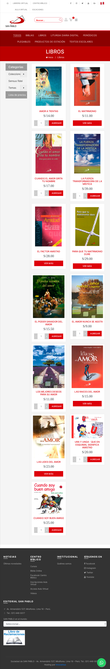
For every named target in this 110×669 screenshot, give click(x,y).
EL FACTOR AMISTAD (48, 251)
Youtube (90, 577)
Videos (33, 593)
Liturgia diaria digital (65, 35)
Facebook (90, 563)
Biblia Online (36, 571)
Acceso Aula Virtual (39, 589)
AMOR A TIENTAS (48, 111)
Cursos (33, 566)
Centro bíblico (40, 3)
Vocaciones (37, 10)
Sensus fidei (15, 81)
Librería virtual (20, 3)
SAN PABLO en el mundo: (15, 619)
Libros (42, 35)
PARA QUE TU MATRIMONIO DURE (87, 253)
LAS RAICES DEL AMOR (87, 391)
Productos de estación (50, 41)
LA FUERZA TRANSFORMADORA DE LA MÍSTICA (87, 181)
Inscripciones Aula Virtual (38, 583)
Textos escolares (81, 41)
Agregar (56, 123)
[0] (70, 20)
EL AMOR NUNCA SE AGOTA (87, 321)
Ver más (87, 123)
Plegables (23, 41)
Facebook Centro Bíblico (38, 576)
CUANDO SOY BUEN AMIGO (49, 518)
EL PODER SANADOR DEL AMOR (49, 323)
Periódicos (90, 35)
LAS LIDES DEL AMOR (49, 461)
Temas (12, 87)
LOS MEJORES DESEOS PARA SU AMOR (48, 393)
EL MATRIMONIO (87, 111)
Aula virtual (21, 10)
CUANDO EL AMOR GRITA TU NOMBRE (49, 180)
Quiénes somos (64, 563)
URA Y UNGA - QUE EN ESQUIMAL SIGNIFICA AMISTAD (87, 444)
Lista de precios (17, 94)
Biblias (30, 35)
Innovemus (61, 664)
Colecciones (15, 74)
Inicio (50, 57)
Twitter (89, 572)
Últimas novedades (12, 563)
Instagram (91, 568)
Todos (17, 35)
